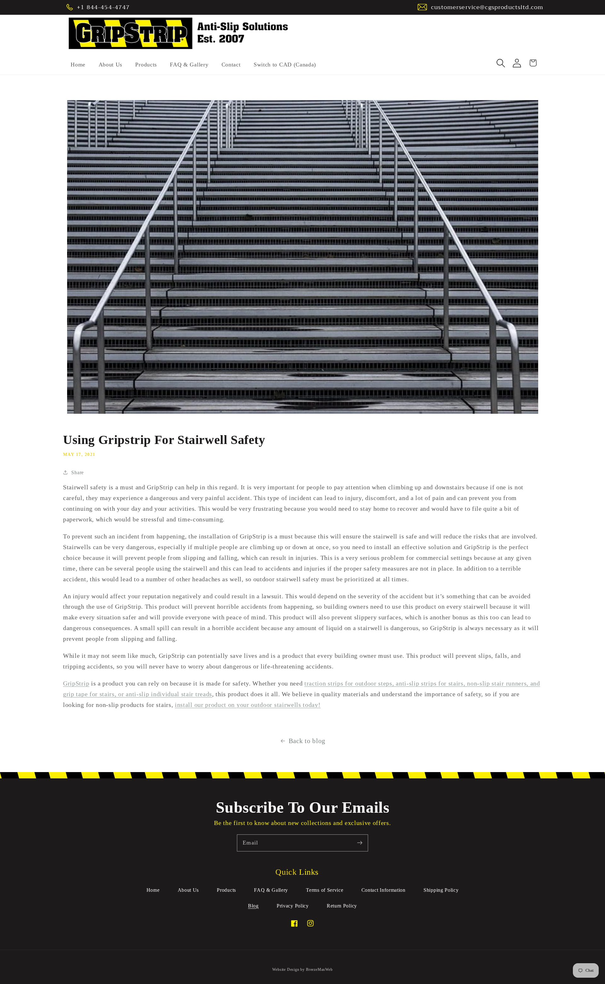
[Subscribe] (360, 843)
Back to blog (307, 740)
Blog (253, 905)
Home (153, 890)
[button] (501, 63)
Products (226, 890)
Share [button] (77, 472)
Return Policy (342, 905)
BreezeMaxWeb (319, 969)
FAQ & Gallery (271, 890)
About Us (188, 890)
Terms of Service (324, 890)
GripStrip (76, 683)
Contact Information (383, 890)
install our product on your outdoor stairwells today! (248, 704)
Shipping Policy (441, 890)
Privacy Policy (293, 905)
